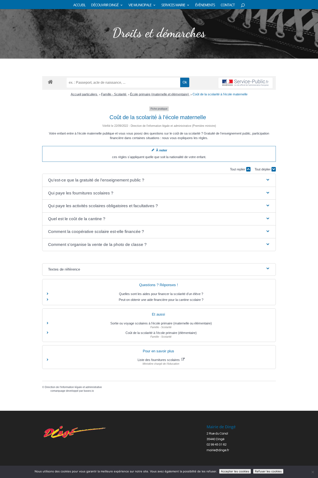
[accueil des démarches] (50, 82)
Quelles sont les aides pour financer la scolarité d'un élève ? (161, 294)
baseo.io (89, 390)
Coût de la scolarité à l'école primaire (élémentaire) (161, 333)
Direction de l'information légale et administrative (73, 387)
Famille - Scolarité (114, 94)
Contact (228, 5)
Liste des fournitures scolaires (159, 360)
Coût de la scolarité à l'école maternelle (220, 94)
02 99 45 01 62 (216, 444)
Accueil (79, 5)
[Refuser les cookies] (312, 472)
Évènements (205, 5)
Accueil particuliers (84, 94)
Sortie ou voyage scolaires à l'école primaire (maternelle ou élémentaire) (161, 323)
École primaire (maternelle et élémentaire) (160, 94)
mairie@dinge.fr (218, 450)
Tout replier (238, 169)
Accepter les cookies (235, 471)
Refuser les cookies (268, 471)
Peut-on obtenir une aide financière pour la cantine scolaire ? (161, 300)
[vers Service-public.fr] (245, 83)
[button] (159, 180)
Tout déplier (263, 169)
